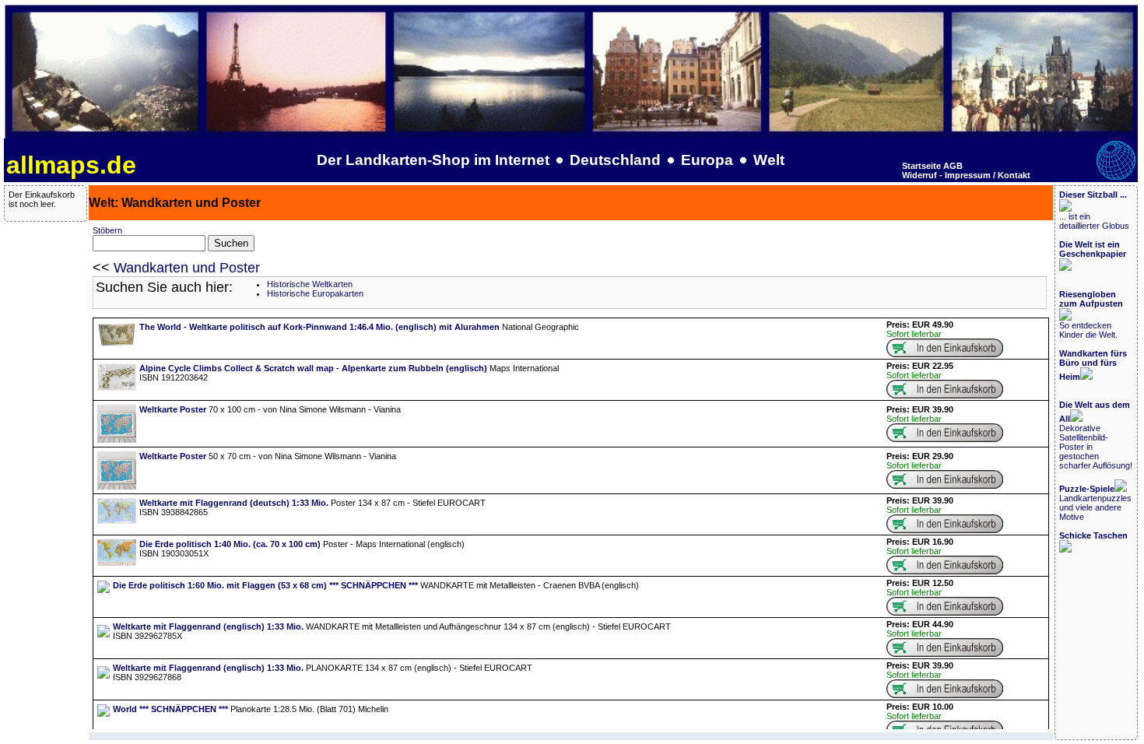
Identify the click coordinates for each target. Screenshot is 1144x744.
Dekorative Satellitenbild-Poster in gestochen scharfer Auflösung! (1095, 435)
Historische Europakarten (315, 293)
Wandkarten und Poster (187, 267)
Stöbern (107, 230)
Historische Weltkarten (310, 284)
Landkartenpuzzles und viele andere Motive (1095, 502)
